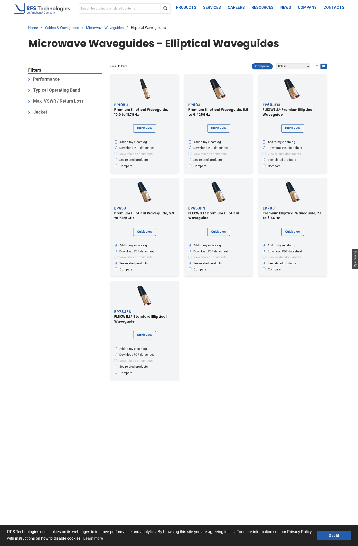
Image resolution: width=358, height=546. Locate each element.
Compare (262, 66)
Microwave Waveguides (105, 28)
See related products (133, 160)
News (285, 7)
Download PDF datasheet (136, 148)
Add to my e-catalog (133, 142)
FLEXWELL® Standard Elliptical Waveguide (140, 317)
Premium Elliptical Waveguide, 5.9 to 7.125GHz (144, 213)
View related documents (136, 154)
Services (212, 7)
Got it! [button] (334, 535)
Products (186, 7)
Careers (236, 7)
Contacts (333, 7)
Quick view (144, 128)
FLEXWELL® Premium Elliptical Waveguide (288, 110)
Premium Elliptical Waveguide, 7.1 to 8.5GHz (292, 213)
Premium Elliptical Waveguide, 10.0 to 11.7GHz (141, 110)
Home (33, 28)
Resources (262, 7)
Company (307, 7)
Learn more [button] (93, 538)
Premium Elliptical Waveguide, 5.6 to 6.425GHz (218, 110)
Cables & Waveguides (62, 28)
